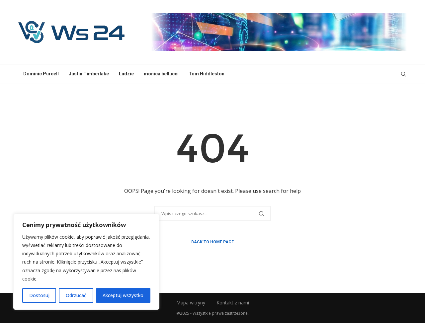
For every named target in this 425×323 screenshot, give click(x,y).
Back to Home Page (212, 242)
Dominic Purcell (41, 73)
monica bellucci (161, 73)
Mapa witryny (190, 302)
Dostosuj (39, 295)
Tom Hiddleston (206, 73)
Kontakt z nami (232, 302)
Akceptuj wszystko (123, 295)
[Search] (403, 74)
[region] (86, 262)
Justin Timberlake (89, 73)
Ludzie (126, 73)
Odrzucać (76, 295)
